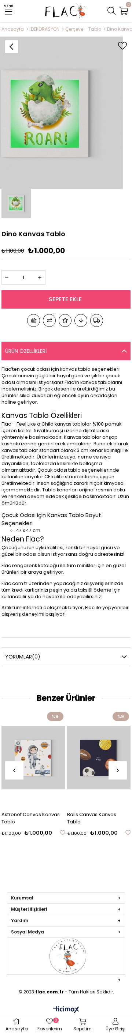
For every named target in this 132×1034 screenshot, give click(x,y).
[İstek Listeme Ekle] (33, 320)
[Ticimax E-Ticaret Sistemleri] (66, 1010)
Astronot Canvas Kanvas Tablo (30, 818)
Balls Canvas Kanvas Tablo (91, 818)
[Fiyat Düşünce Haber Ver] (80, 320)
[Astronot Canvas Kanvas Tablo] (33, 757)
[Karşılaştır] (49, 320)
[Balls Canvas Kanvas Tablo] (99, 757)
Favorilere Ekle (62, 832)
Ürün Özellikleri (26, 351)
